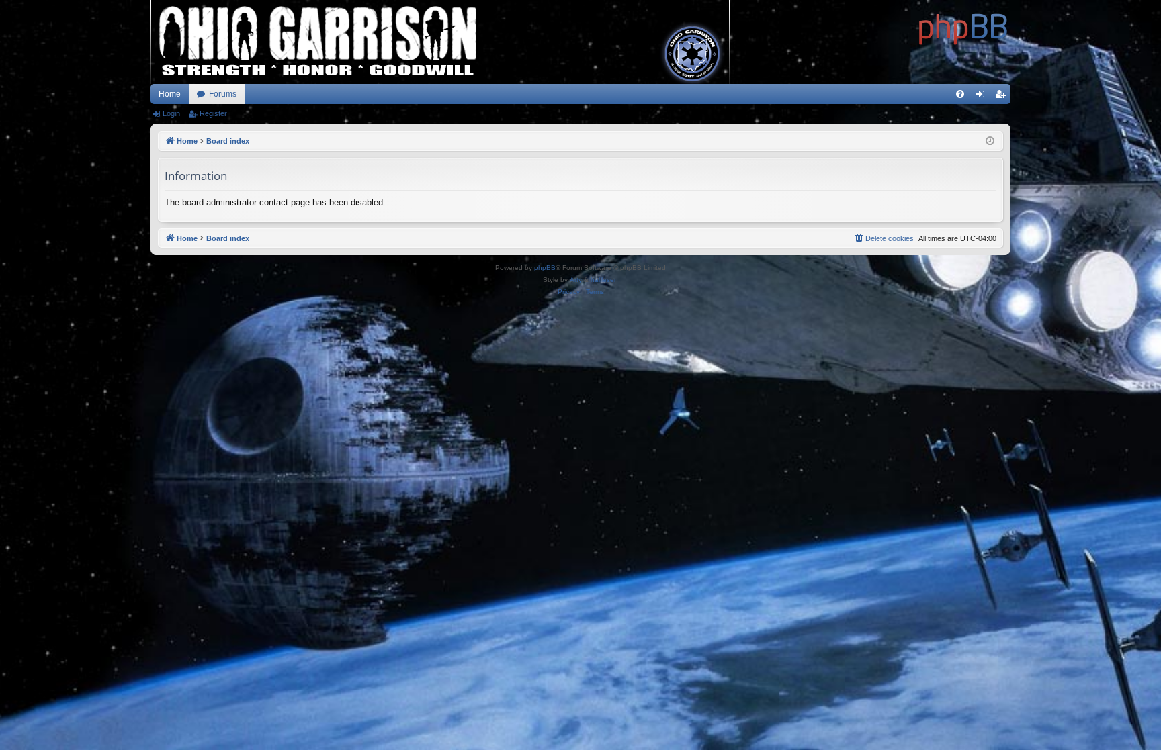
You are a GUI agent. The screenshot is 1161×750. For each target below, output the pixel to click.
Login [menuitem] (983, 96)
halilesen (604, 279)
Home (170, 94)
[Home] (963, 27)
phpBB (545, 267)
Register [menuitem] (1003, 96)
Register (213, 113)
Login (171, 113)
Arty (576, 279)
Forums (222, 94)
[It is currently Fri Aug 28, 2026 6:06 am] (990, 141)
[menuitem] (960, 94)
